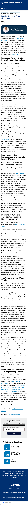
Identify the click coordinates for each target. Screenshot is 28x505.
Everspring (5, 473)
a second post (15, 54)
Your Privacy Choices (7, 502)
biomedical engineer (20, 69)
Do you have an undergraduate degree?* (11, 427)
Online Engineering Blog (15, 12)
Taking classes (5, 139)
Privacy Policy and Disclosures (15, 492)
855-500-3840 (21, 497)
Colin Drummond (20, 173)
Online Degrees (4, 12)
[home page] (11, 3)
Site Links (7, 492)
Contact (3, 492)
